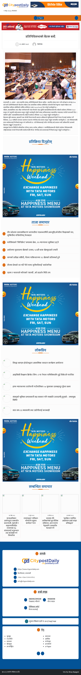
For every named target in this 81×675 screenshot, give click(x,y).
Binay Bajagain (74, 672)
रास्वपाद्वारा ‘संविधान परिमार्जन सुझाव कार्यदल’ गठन (31, 521)
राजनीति (9, 638)
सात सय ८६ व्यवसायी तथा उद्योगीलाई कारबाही (31, 410)
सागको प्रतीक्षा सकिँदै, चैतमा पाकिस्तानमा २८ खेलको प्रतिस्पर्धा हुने (33, 257)
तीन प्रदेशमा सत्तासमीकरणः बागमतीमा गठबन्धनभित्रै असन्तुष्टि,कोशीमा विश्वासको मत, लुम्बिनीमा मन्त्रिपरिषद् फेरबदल (40, 233)
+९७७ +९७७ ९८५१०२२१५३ (26, 577)
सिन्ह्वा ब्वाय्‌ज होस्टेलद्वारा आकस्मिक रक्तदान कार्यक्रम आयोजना (38, 363)
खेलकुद (9, 643)
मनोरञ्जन (48, 641)
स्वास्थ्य (9, 641)
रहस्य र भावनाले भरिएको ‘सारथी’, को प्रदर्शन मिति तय (28, 272)
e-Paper (48, 646)
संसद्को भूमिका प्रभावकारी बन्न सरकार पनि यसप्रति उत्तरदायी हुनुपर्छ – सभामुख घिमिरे (44, 398)
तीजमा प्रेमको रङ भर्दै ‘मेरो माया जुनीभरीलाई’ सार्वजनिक (29, 265)
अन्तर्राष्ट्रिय (10, 646)
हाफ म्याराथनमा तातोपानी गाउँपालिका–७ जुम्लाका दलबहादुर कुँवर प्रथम (42, 386)
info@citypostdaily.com (26, 581)
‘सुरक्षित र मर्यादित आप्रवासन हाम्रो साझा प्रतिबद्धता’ (69, 521)
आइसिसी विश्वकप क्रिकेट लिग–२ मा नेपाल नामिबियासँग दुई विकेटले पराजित (43, 375)
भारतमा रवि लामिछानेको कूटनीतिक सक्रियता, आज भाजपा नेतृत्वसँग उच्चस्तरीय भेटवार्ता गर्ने (50, 523)
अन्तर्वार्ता (48, 643)
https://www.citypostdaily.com (28, 569)
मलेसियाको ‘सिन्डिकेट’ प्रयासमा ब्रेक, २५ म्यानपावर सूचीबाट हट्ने (33, 242)
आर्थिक (47, 638)
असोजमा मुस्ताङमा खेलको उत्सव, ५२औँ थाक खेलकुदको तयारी (32, 250)
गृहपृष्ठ (9, 636)
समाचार (48, 636)
